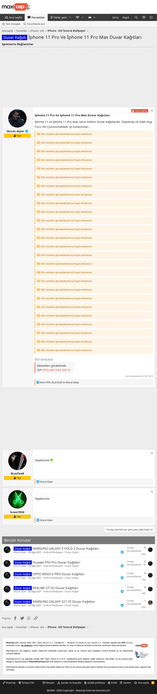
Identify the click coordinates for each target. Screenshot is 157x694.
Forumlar (38, 17)
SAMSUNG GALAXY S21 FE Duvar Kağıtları (64, 601)
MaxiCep (10, 682)
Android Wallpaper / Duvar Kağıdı (61, 552)
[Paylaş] (152, 111)
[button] (70, 17)
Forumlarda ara (36, 24)
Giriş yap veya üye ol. (57, 370)
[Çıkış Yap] (151, 17)
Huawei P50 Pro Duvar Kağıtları (56, 562)
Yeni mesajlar (13, 24)
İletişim (50, 682)
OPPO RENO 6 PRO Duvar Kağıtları (58, 574)
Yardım (127, 682)
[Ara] (136, 17)
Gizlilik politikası (96, 682)
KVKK (114, 682)
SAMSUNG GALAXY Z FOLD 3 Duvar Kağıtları (66, 548)
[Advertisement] (78, 76)
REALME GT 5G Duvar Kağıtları (55, 588)
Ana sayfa (15, 17)
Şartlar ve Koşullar (71, 682)
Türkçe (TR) (27, 682)
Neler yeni (60, 17)
